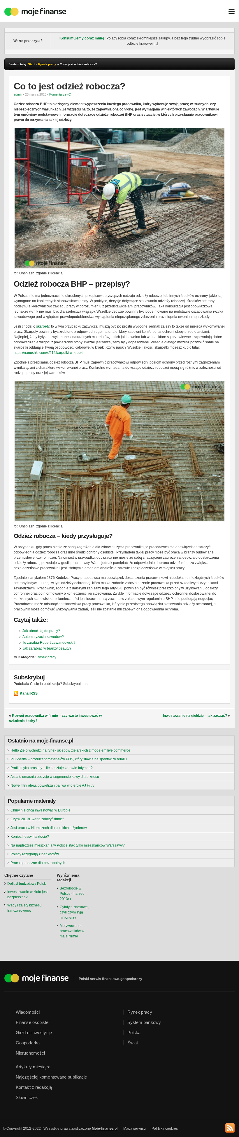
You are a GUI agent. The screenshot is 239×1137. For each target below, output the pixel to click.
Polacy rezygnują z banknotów (34, 854)
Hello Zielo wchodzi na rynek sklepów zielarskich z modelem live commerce (70, 750)
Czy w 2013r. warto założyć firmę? (37, 819)
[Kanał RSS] (230, 1127)
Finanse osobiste (32, 1022)
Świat (132, 1042)
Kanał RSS (29, 693)
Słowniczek (27, 1097)
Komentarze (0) (60, 94)
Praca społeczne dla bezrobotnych (37, 863)
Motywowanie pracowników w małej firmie (72, 931)
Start (31, 64)
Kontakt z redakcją (34, 1087)
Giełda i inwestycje (34, 1032)
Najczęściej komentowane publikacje (51, 1076)
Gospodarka (28, 1042)
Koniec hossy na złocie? (29, 837)
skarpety (42, 326)
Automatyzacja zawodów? (43, 637)
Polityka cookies (165, 1128)
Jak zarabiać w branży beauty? (46, 648)
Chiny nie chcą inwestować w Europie (40, 810)
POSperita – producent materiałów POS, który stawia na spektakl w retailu (68, 759)
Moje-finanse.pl (104, 1128)
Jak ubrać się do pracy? (41, 631)
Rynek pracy (47, 64)
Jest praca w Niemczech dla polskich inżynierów (48, 828)
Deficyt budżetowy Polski (27, 884)
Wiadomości (28, 1012)
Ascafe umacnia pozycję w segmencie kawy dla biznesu (54, 777)
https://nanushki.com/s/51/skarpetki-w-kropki (48, 353)
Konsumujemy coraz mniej (81, 38)
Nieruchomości (30, 1053)
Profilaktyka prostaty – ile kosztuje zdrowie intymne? (51, 768)
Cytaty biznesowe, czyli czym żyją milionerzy (74, 912)
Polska (134, 1032)
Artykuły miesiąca (33, 1066)
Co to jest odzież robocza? (69, 86)
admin (18, 94)
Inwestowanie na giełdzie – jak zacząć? (195, 716)
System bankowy (144, 1022)
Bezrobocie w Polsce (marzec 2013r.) (72, 893)
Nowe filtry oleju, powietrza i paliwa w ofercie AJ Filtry (52, 785)
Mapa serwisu (134, 1128)
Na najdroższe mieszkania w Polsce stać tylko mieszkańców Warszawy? (67, 845)
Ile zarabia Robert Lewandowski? (48, 643)
